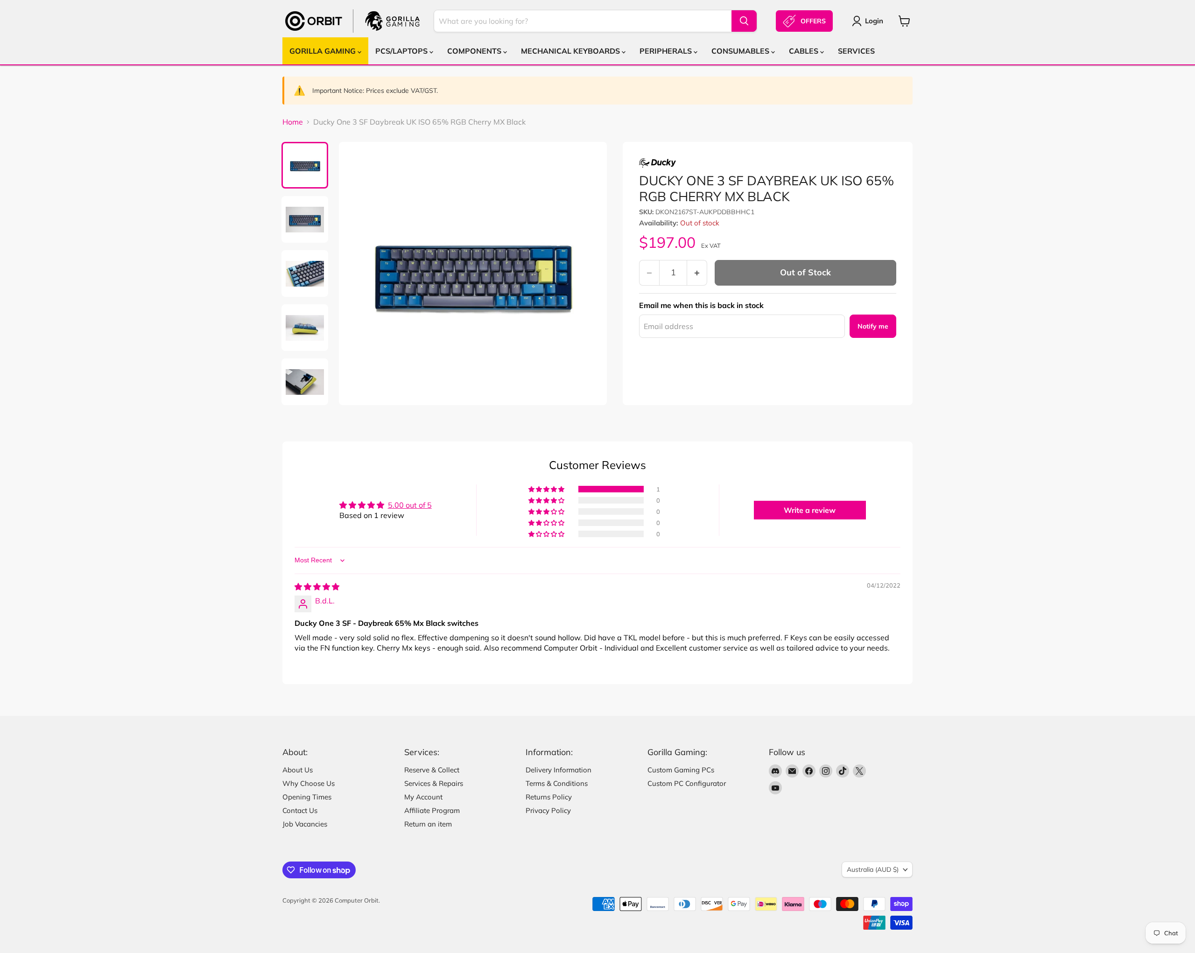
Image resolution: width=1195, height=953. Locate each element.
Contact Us (299, 810)
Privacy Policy (548, 810)
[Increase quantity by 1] (697, 273)
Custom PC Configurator (686, 783)
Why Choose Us (308, 783)
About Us (297, 769)
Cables (804, 51)
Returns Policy (549, 796)
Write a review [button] (810, 510)
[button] (547, 489)
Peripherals (667, 51)
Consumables (741, 51)
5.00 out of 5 (410, 505)
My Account (423, 796)
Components (475, 51)
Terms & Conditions (557, 783)
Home (292, 122)
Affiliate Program (432, 810)
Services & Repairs (433, 783)
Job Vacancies (304, 824)
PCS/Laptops (402, 51)
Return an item (428, 824)
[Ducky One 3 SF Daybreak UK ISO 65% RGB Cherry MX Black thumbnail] (304, 165)
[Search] (744, 21)
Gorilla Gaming (323, 51)
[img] (317, 586)
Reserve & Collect (431, 769)
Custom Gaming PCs (680, 769)
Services (856, 51)
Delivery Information (558, 769)
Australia (873, 869)
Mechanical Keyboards (571, 51)
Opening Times (306, 796)
